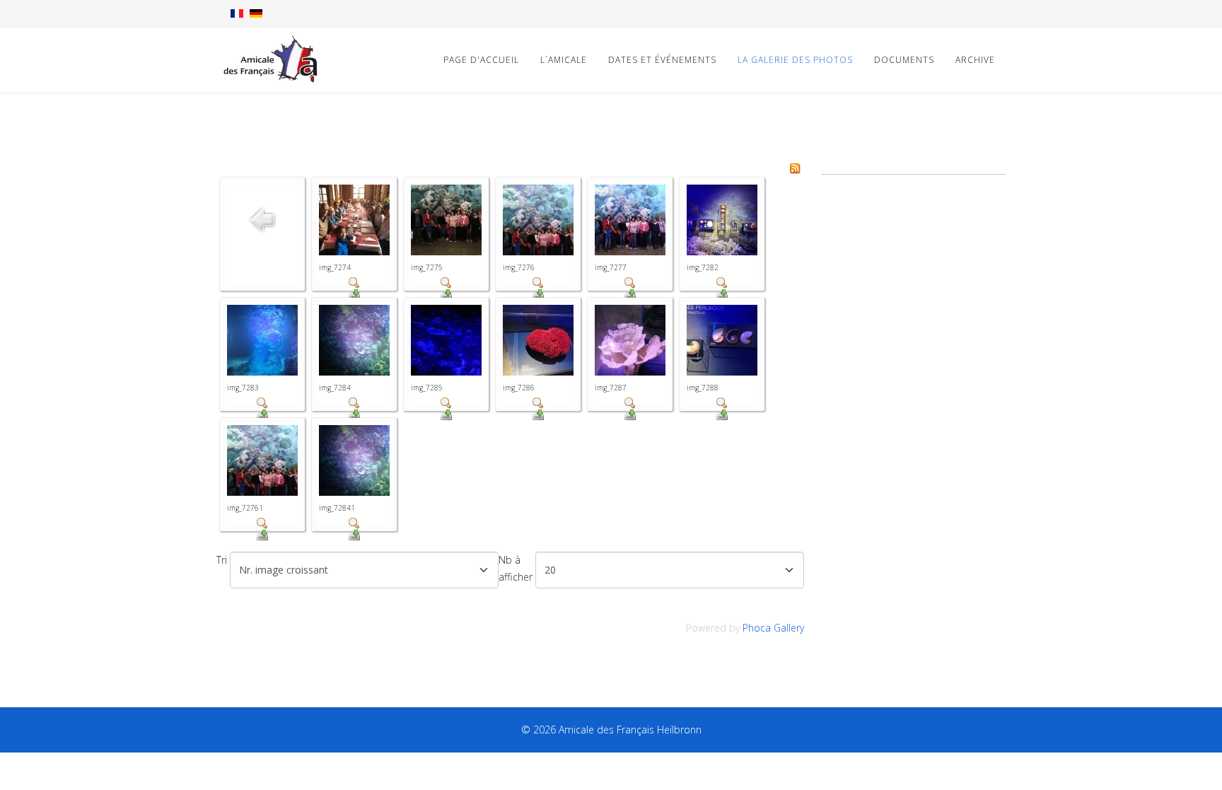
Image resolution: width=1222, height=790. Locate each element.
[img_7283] (262, 340)
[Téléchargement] (354, 294)
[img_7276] (538, 220)
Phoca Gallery (773, 627)
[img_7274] (354, 220)
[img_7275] (446, 220)
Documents (904, 60)
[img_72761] (262, 460)
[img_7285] (446, 340)
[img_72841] (354, 460)
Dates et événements (662, 60)
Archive (975, 60)
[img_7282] (722, 220)
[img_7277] (630, 220)
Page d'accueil (481, 60)
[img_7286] (538, 340)
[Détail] (354, 283)
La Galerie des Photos (795, 60)
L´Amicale (563, 60)
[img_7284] (354, 340)
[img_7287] (630, 340)
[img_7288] (722, 340)
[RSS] (795, 168)
